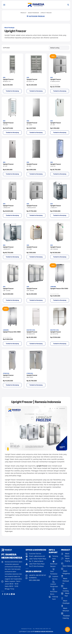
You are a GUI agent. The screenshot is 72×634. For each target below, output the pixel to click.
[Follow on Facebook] (2, 594)
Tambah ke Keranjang (12, 91)
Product (23, 12)
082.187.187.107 (41, 575)
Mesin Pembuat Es (66, 581)
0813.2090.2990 (34, 580)
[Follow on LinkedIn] (11, 594)
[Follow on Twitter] (7, 594)
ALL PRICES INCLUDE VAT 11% (42, 628)
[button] (4, 4)
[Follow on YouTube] (14, 594)
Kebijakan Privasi (26, 628)
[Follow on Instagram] (5, 594)
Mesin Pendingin (33, 12)
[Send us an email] (9, 594)
